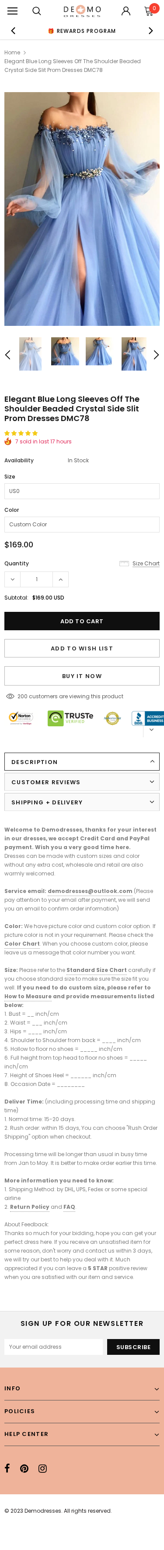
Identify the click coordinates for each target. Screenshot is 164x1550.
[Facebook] (7, 1468)
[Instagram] (42, 1468)
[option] (82, 30)
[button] (21, 433)
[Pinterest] (24, 1468)
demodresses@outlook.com (90, 891)
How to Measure (28, 996)
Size (9, 476)
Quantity (16, 563)
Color (11, 510)
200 (22, 696)
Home (12, 52)
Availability (19, 460)
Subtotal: (16, 597)
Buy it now (82, 676)
